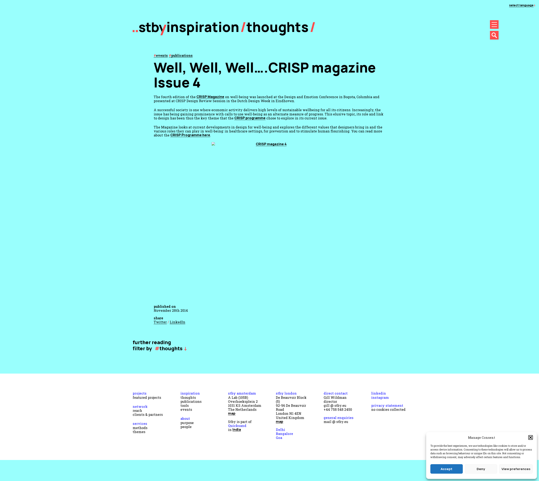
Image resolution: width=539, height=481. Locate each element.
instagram (380, 397)
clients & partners (148, 414)
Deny (481, 469)
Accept (446, 469)
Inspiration (190, 393)
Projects (140, 393)
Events (186, 409)
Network (140, 406)
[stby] (149, 34)
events (162, 55)
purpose (187, 422)
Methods (140, 428)
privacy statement (387, 405)
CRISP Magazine (210, 96)
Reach (137, 410)
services (140, 423)
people (186, 426)
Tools (184, 405)
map (231, 413)
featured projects (147, 397)
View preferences (516, 469)
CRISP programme (249, 118)
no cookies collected (388, 409)
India (236, 429)
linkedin (378, 393)
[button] (530, 437)
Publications (190, 401)
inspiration (202, 27)
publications (182, 55)
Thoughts (277, 27)
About (185, 418)
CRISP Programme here (190, 135)
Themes (139, 431)
